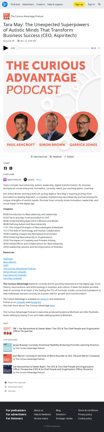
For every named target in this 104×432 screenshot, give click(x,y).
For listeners (14, 418)
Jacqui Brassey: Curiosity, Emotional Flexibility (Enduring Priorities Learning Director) (56, 344)
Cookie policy (85, 418)
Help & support (55, 4)
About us (38, 410)
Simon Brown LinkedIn (14, 271)
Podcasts (15, 4)
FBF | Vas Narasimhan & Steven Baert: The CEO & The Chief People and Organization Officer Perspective (56, 330)
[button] (99, 4)
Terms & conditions (88, 410)
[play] (6, 48)
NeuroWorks (9, 262)
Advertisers (28, 4)
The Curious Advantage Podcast (27, 16)
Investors (61, 414)
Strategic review (64, 418)
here (52, 305)
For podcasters (16, 410)
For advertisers (16, 414)
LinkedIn (21, 302)
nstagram (36, 302)
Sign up (79, 4)
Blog (58, 410)
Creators (40, 4)
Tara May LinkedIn (12, 278)
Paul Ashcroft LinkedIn (14, 275)
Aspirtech (8, 258)
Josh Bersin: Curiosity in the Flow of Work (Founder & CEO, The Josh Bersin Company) (56, 355)
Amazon (44, 298)
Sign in (91, 4)
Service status (41, 418)
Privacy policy (85, 414)
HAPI (5, 265)
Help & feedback (42, 414)
